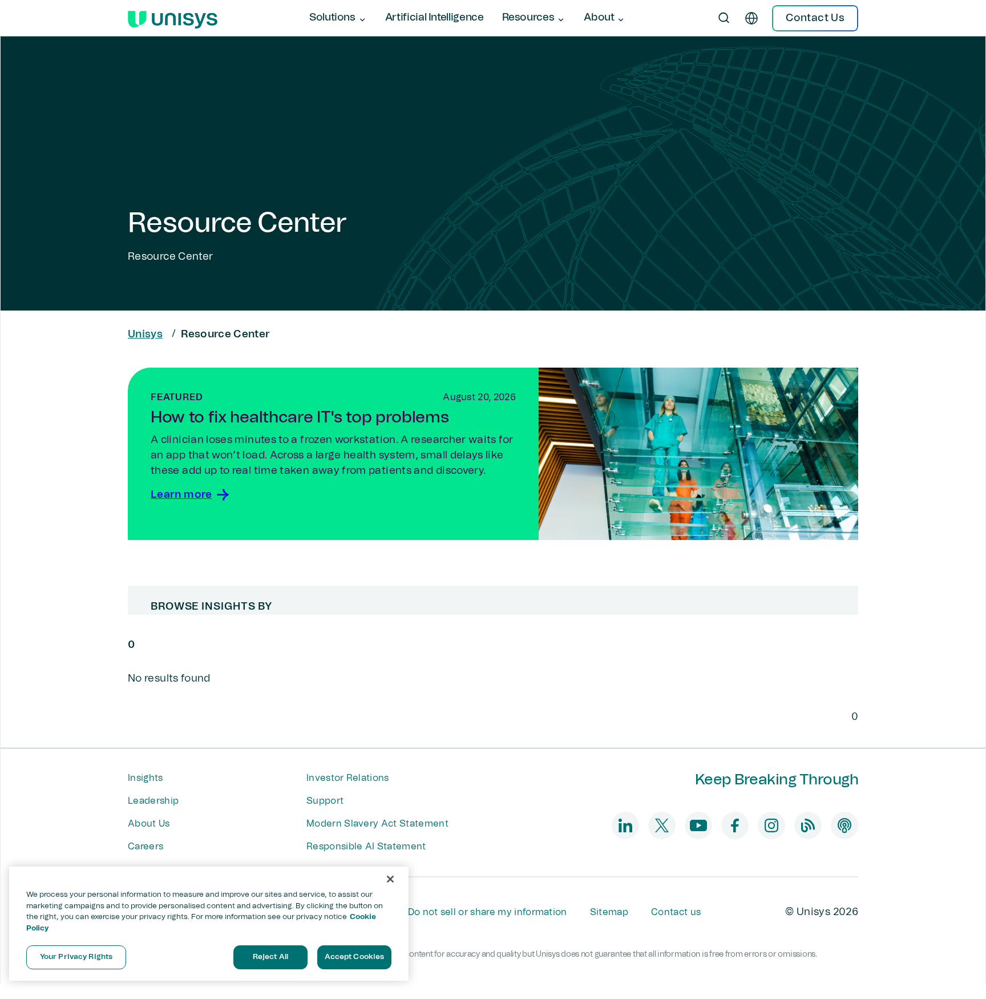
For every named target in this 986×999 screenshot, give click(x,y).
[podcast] (844, 825)
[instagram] (771, 825)
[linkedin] (625, 825)
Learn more (181, 495)
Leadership (153, 800)
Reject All (270, 957)
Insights (145, 778)
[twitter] (662, 825)
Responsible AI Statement (366, 846)
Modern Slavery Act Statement (377, 823)
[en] (751, 18)
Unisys (145, 334)
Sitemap (609, 912)
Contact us (676, 912)
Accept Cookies (355, 957)
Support (325, 800)
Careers (145, 846)
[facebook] (735, 825)
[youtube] (698, 825)
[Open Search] (724, 18)
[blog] (808, 825)
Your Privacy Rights (76, 957)
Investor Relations (347, 778)
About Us (149, 823)
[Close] (390, 879)
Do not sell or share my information (487, 912)
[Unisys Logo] (172, 18)
